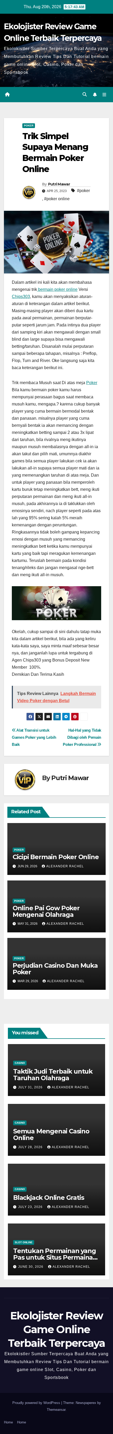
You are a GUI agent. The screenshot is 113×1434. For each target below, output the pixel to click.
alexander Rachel (65, 866)
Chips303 (21, 296)
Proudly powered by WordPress (36, 1403)
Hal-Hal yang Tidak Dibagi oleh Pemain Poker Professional (82, 737)
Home (8, 1422)
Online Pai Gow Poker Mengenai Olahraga (46, 911)
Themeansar (56, 1410)
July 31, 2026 (31, 1087)
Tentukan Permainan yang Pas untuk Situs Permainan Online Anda (55, 1257)
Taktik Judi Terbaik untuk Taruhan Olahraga (53, 1075)
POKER (28, 125)
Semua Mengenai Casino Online (51, 1134)
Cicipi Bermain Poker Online (56, 857)
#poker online (57, 199)
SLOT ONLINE (24, 1242)
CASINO (20, 1062)
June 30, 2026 (31, 1267)
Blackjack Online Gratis (48, 1197)
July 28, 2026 (31, 1147)
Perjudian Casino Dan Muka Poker (55, 969)
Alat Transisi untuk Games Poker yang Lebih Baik (34, 737)
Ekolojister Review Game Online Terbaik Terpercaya (56, 1329)
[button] (85, 94)
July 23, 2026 (31, 1207)
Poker (91, 382)
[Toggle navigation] (104, 94)
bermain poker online (57, 289)
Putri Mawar (59, 184)
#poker (83, 190)
